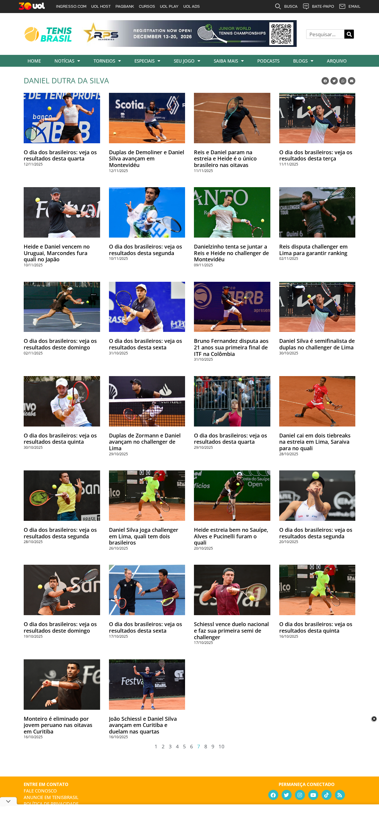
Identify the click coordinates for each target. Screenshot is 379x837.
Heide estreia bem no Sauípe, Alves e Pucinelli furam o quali (231, 536)
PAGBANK (124, 6)
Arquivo (337, 61)
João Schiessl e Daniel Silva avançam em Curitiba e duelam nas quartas (143, 725)
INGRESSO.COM (71, 6)
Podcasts (268, 61)
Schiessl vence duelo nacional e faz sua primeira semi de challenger (231, 630)
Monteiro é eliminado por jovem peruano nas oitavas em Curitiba (58, 725)
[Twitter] (287, 795)
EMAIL (354, 6)
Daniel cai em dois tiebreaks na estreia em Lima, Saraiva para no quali (315, 442)
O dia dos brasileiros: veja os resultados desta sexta (145, 344)
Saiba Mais (226, 61)
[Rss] (340, 795)
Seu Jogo (184, 61)
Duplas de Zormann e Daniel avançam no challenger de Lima (145, 442)
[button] (325, 81)
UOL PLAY (169, 6)
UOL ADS (191, 6)
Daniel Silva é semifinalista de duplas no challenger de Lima (317, 344)
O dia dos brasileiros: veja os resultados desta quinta (60, 438)
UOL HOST (101, 6)
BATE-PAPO (323, 6)
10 (221, 746)
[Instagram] (300, 795)
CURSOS (147, 6)
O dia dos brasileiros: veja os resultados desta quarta (60, 155)
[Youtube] (313, 795)
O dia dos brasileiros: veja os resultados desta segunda (145, 250)
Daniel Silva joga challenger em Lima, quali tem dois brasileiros (143, 536)
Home (34, 61)
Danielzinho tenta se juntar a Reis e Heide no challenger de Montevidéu (231, 253)
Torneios (104, 61)
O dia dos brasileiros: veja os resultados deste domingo (60, 344)
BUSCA (291, 6)
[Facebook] (273, 795)
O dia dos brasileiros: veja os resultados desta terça (315, 155)
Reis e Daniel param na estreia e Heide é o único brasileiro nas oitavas (225, 158)
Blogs (300, 61)
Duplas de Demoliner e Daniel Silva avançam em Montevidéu (146, 158)
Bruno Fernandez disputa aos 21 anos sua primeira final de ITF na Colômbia (231, 347)
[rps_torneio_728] (189, 44)
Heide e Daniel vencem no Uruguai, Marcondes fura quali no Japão (57, 253)
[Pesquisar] (349, 34)
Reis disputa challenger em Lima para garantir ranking (313, 250)
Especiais (144, 61)
